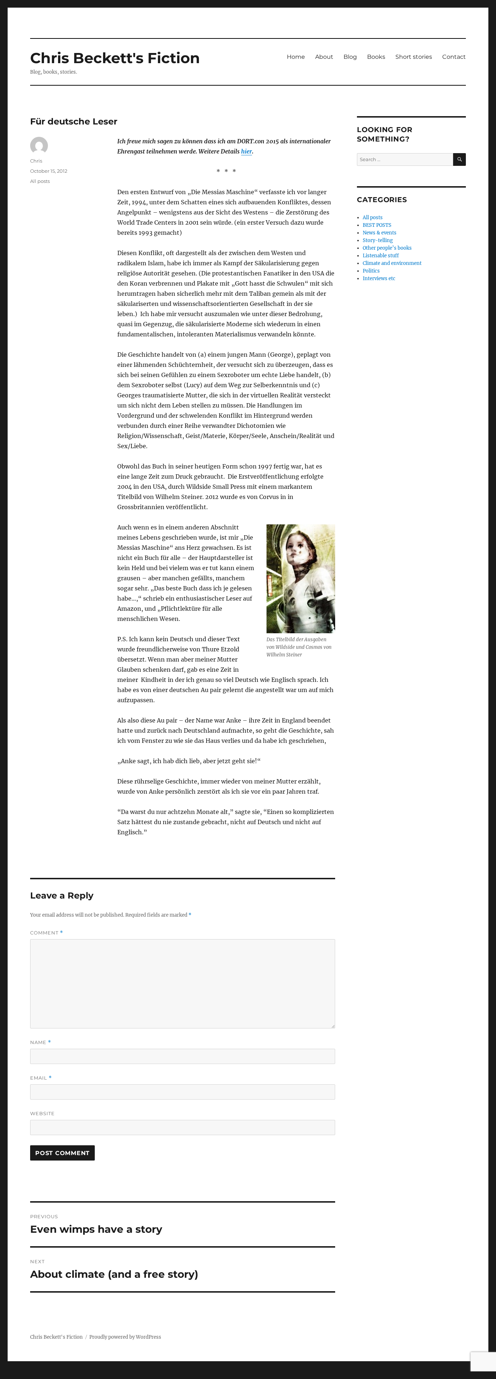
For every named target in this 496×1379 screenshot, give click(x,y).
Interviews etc (379, 278)
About (324, 56)
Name (40, 1042)
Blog (350, 56)
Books (376, 56)
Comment (46, 933)
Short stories (413, 56)
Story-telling (378, 240)
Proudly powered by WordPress (125, 1337)
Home (296, 56)
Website (42, 1113)
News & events (380, 233)
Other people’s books (387, 248)
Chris (36, 161)
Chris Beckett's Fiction (115, 58)
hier (246, 151)
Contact (454, 56)
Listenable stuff (381, 256)
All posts (40, 181)
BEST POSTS (377, 225)
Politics (371, 271)
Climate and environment (392, 263)
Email (41, 1078)
